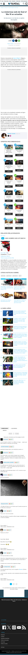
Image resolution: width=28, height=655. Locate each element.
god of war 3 (9, 275)
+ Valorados (14, 428)
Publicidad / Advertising (5, 638)
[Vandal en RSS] (24, 627)
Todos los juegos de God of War (7, 258)
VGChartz (2, 647)
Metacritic (13, 1)
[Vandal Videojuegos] (14, 3)
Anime (10, 1)
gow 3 (20, 275)
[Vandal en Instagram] (14, 627)
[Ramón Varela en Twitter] (8, 136)
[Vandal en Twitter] (9, 627)
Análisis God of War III (5, 256)
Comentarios (4, 428)
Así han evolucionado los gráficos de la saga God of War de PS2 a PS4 (19, 288)
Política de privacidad (5, 640)
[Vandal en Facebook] (4, 627)
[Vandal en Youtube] (19, 627)
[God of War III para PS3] (5, 246)
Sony (2, 1)
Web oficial (3, 235)
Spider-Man (18, 1)
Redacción (3, 634)
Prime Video (6, 1)
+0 (12, 439)
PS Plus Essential (24, 1)
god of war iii (15, 275)
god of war (3, 275)
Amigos (4, 430)
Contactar (2, 636)
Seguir (3, 238)
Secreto (21, 569)
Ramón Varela (10, 43)
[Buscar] (23, 3)
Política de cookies (4, 643)
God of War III (17, 58)
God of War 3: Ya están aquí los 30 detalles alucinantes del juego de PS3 (7, 288)
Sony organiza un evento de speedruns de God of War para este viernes (20, 301)
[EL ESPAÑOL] (26, 3)
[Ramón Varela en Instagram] (10, 136)
